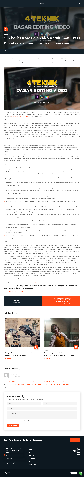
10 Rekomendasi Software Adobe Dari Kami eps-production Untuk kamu (29, 282)
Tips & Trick (7, 34)
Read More (8, 358)
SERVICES (31, 455)
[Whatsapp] (14, 463)
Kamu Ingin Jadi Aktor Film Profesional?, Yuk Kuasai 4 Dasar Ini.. (60, 354)
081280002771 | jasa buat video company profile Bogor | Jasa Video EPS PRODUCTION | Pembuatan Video (37, 381)
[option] (22, 340)
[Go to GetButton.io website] (81, 475)
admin (8, 50)
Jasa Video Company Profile (14, 291)
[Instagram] (8, 463)
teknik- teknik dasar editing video (20, 116)
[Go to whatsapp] (80, 473)
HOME (30, 449)
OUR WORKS (32, 458)
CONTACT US (32, 464)
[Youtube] (11, 463)
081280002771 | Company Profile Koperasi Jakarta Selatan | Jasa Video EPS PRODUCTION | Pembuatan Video (38, 387)
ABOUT (31, 452)
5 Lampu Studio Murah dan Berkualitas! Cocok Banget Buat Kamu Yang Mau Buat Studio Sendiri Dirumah (41, 287)
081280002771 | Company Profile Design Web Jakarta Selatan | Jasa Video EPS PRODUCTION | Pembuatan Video (39, 384)
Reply (78, 373)
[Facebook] (5, 463)
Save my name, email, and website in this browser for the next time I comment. (29, 420)
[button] (79, 3)
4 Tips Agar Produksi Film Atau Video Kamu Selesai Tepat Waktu (21, 354)
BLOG (30, 461)
